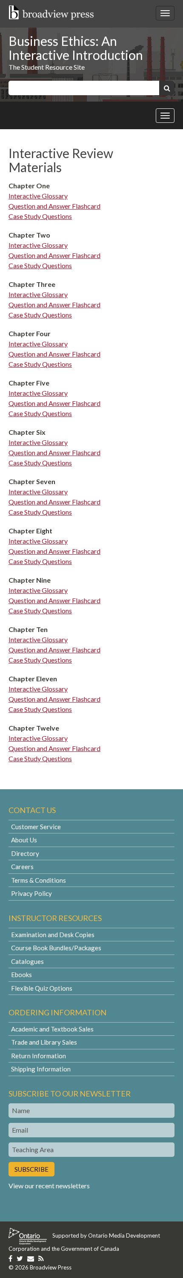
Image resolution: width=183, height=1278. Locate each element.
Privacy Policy (31, 893)
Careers (22, 866)
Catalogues (27, 961)
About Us (24, 840)
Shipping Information (41, 1069)
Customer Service (36, 826)
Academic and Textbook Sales (52, 1029)
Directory (25, 853)
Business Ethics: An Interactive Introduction (76, 47)
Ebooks (21, 974)
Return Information (38, 1056)
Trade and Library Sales (44, 1042)
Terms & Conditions (38, 880)
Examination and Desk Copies (52, 934)
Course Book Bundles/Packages (56, 948)
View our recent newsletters (49, 1186)
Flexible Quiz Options (41, 988)
